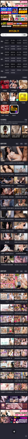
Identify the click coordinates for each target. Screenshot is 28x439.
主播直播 (19, 49)
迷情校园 (7, 66)
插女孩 (7, 70)
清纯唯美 (13, 60)
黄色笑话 (19, 66)
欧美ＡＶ (19, 46)
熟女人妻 (7, 49)
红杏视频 (7, 72)
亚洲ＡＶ (7, 46)
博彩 (2, 41)
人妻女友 (19, 64)
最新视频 (3, 144)
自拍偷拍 (13, 46)
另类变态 (25, 54)
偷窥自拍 (7, 58)
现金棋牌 (19, 43)
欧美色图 (19, 58)
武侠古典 (25, 64)
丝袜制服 (13, 49)
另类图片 (25, 60)
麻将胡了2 (7, 43)
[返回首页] (26, 436)
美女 (17, 143)
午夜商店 (13, 70)
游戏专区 (25, 40)
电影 (2, 53)
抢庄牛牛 (25, 43)
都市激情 (7, 64)
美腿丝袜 (7, 60)
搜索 (25, 35)
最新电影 (3, 271)
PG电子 (7, 40)
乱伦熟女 (19, 54)
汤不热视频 (25, 70)
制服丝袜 (7, 54)
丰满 (17, 271)
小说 (2, 65)
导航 (2, 71)
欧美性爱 (25, 52)
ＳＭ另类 (25, 49)
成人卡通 (19, 52)
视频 (2, 47)
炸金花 (12, 43)
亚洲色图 (13, 58)
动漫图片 (25, 58)
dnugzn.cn (14, 31)
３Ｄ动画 (25, 46)
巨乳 (21, 143)
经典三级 (13, 54)
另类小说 (13, 66)
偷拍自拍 (13, 52)
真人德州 (13, 40)
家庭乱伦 (13, 64)
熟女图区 (19, 60)
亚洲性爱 (7, 52)
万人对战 (19, 40)
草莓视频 (19, 70)
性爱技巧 (25, 66)
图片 (2, 59)
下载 (26, 119)
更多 (26, 143)
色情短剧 (13, 72)
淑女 (21, 271)
